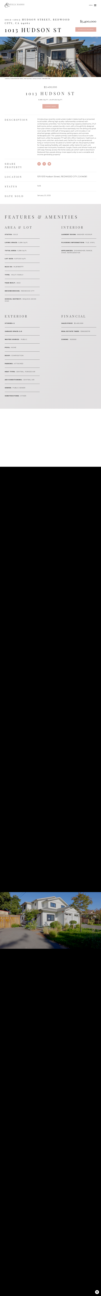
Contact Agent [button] (50, 106)
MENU (91, 5)
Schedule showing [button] (86, 29)
